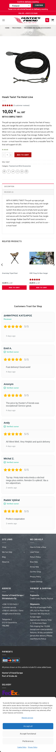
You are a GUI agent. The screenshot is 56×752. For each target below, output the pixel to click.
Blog (4, 556)
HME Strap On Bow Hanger (38, 273)
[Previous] (2, 270)
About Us (5, 561)
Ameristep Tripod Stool (10, 273)
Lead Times (34, 552)
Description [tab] (9, 186)
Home (7, 28)
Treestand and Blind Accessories (37, 28)
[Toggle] (24, 552)
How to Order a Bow (38, 547)
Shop (4, 547)
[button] (3, 20)
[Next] (53, 270)
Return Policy (35, 556)
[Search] (47, 20)
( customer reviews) (21, 105)
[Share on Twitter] (13, 172)
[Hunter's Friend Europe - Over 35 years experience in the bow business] (27, 20)
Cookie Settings (36, 581)
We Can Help (7, 552)
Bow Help (34, 561)
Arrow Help (34, 566)
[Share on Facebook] (9, 172)
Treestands (16, 28)
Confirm (39, 5)
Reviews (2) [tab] (8, 192)
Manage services (27, 717)
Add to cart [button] (14, 287)
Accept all (28, 726)
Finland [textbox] (15, 5)
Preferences (28, 741)
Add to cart (23, 154)
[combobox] (20, 6)
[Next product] (25, 32)
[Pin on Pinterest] (22, 172)
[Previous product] (30, 32)
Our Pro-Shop (35, 571)
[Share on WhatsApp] (4, 172)
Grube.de (13, 676)
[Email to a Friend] (17, 172)
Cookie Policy (22, 747)
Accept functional (28, 733)
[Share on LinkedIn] (26, 172)
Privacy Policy (32, 747)
